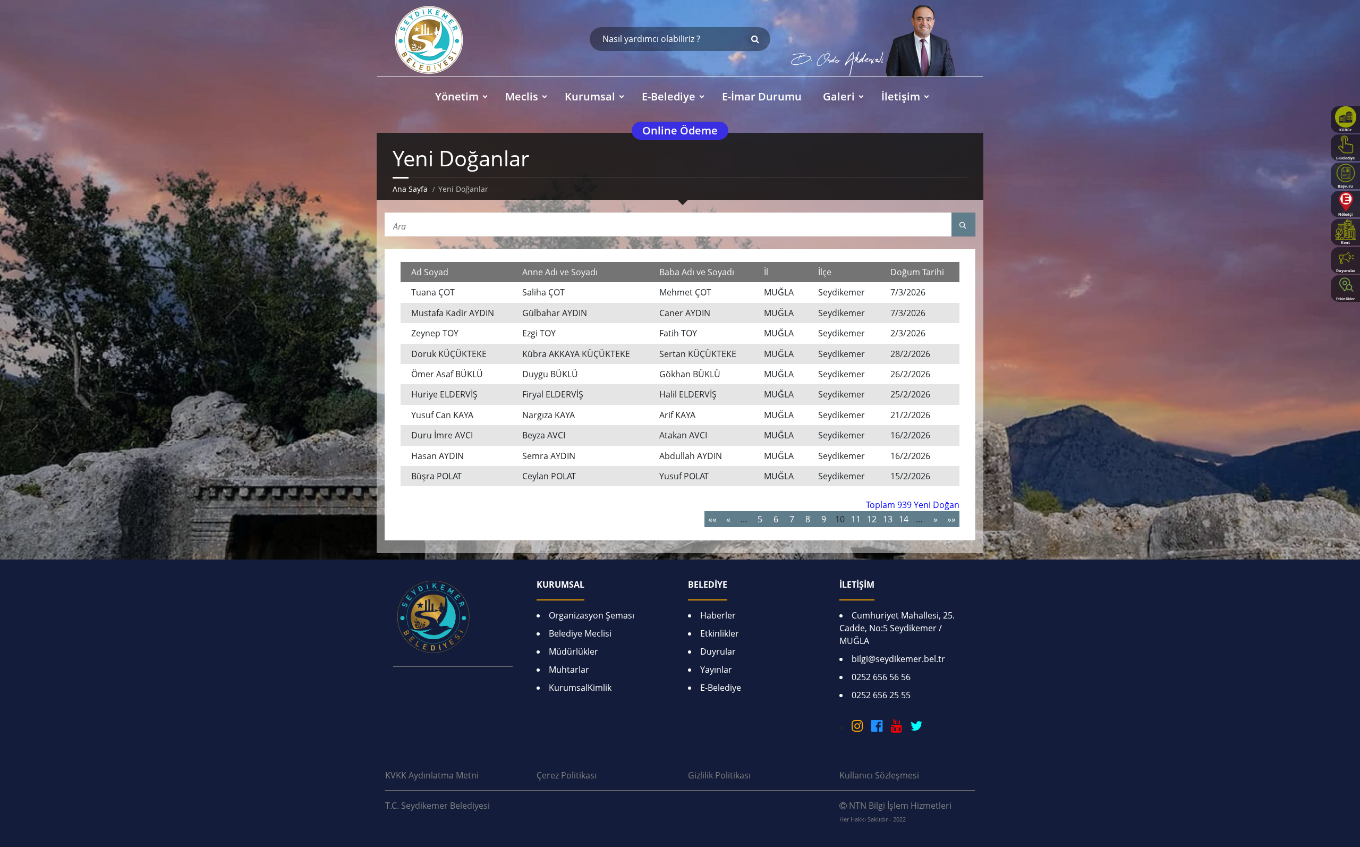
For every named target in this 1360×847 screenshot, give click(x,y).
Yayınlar (716, 669)
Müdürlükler (573, 651)
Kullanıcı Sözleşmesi (879, 775)
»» (951, 519)
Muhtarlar (569, 669)
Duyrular (718, 651)
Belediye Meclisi (580, 633)
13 (887, 519)
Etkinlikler (719, 633)
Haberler (718, 615)
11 (856, 519)
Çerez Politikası (567, 775)
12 (872, 519)
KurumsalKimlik (580, 687)
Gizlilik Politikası (719, 775)
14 (903, 519)
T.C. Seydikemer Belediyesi (437, 805)
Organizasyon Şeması (591, 615)
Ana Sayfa (410, 189)
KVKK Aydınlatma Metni (432, 775)
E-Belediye (720, 687)
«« (712, 519)
